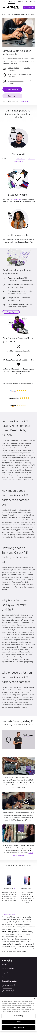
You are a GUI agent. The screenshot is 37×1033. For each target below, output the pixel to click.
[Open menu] (4, 7)
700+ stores (20, 159)
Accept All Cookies (18, 1027)
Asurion (4, 2)
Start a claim (24, 101)
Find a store (11, 312)
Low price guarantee (10, 914)
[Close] (34, 999)
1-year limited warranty (16, 81)
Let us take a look (19, 293)
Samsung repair (26, 888)
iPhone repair (8, 888)
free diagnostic (16, 199)
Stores (22, 2)
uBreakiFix (11, 2)
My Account (31, 2)
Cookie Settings (18, 1016)
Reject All (18, 1022)
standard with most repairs (17, 307)
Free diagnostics (13, 68)
